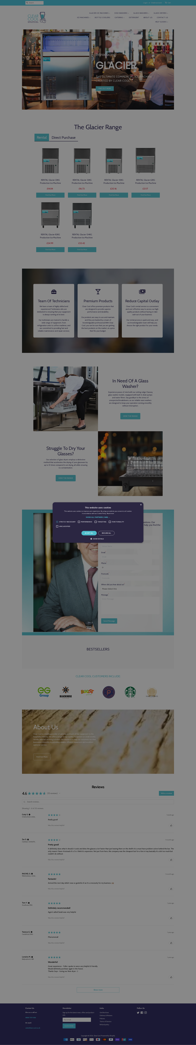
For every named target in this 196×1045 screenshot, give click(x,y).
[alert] (98, 522)
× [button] (141, 505)
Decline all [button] (106, 533)
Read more (110, 513)
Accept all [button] (89, 533)
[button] (98, 517)
